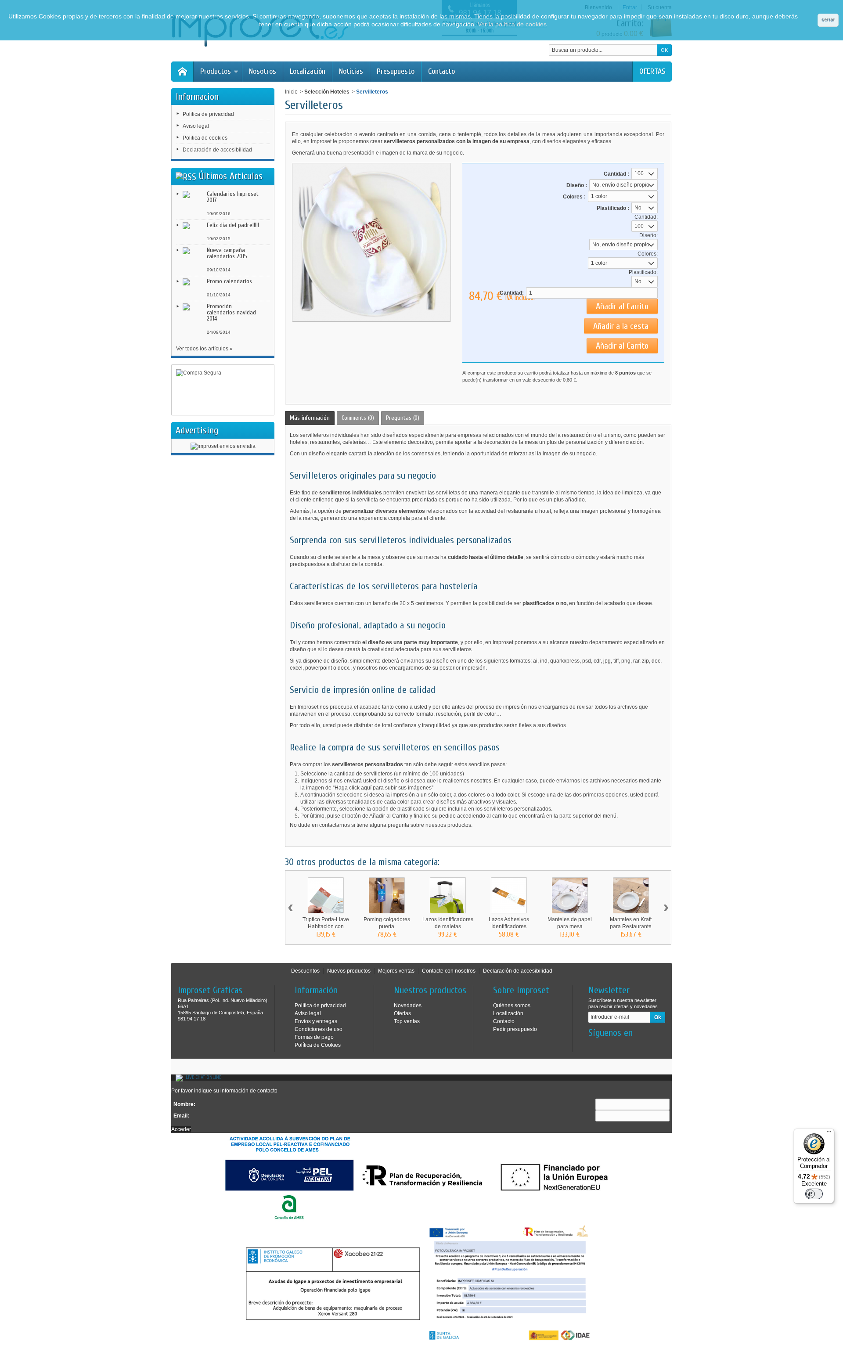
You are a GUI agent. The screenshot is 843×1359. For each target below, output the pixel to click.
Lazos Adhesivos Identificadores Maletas (509, 926)
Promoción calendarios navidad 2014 (231, 312)
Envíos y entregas (316, 1021)
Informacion (197, 96)
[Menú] (829, 1133)
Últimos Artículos (231, 176)
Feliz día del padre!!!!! (233, 225)
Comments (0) (358, 418)
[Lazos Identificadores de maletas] (447, 895)
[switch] (814, 1194)
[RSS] (186, 176)
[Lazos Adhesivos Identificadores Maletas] (508, 895)
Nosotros (262, 71)
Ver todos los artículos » (204, 349)
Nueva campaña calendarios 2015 (227, 253)
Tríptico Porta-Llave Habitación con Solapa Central (326, 926)
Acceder (181, 1129)
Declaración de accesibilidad (217, 150)
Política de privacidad (320, 1005)
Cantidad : (616, 174)
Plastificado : (613, 208)
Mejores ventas (396, 971)
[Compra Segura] (223, 390)
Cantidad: (512, 293)
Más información (310, 418)
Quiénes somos (511, 1005)
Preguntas (402, 418)
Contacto (441, 71)
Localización (307, 71)
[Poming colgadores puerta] (386, 895)
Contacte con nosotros (449, 971)
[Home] (182, 71)
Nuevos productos (349, 971)
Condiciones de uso (318, 1029)
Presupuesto (395, 71)
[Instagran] (609, 1046)
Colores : (574, 197)
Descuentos (305, 971)
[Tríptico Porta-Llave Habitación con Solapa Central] (325, 895)
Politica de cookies (205, 138)
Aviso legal (196, 126)
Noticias (351, 71)
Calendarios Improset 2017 (233, 197)
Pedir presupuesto (515, 1029)
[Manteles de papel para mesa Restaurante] (569, 895)
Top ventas (407, 1021)
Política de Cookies (318, 1045)
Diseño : (576, 185)
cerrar (828, 19)
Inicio (291, 92)
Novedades (408, 1005)
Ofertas (402, 1013)
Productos (215, 71)
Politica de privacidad (208, 114)
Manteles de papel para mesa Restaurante (570, 926)
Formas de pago (314, 1037)
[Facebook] (594, 1046)
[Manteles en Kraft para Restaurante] (630, 895)
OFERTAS (652, 71)
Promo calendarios (229, 281)
